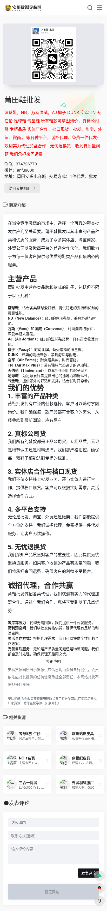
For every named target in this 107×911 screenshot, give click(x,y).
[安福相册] (23, 7)
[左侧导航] (100, 7)
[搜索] (89, 7)
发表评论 (88, 873)
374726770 (26, 164)
